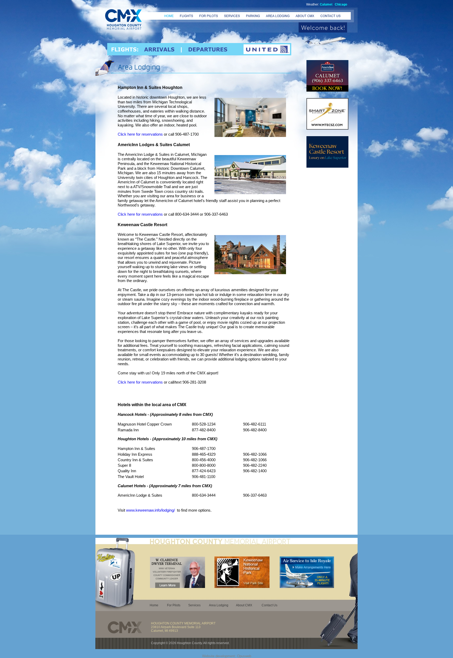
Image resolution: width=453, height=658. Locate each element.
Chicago (341, 4)
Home (154, 605)
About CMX (244, 605)
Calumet (326, 4)
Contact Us (269, 605)
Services (194, 605)
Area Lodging (218, 605)
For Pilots (173, 605)
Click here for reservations (140, 134)
